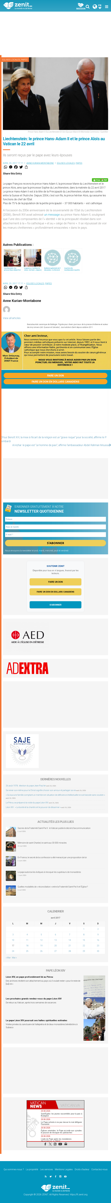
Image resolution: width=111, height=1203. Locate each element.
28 (70, 951)
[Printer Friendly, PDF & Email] (100, 180)
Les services (46, 1169)
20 (55, 945)
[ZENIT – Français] (31, 6)
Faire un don (55, 375)
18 (27, 945)
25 (27, 951)
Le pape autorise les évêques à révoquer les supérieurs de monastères (49, 872)
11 (27, 940)
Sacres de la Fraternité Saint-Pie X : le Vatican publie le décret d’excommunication (54, 828)
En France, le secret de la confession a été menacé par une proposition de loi (52, 857)
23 (98, 945)
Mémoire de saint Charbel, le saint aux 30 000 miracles (42, 843)
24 (13, 951)
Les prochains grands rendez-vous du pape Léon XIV (34, 998)
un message (52, 214)
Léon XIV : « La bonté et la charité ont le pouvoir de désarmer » (33, 807)
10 (13, 940)
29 (84, 951)
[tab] (41, 1104)
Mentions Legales (64, 1169)
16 (98, 940)
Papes (24, 59)
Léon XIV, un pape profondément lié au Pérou (29, 977)
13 (55, 940)
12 (41, 940)
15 (84, 940)
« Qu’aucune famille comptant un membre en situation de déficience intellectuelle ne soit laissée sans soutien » (55, 795)
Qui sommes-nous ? (14, 1169)
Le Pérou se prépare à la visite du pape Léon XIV (27, 802)
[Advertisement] (55, 33)
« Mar (8, 957)
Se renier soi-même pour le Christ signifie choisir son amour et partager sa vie (41, 790)
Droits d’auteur (82, 1169)
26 (41, 951)
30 (98, 951)
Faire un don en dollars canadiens (55, 381)
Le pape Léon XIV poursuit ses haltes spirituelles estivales (36, 1020)
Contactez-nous (99, 1169)
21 (70, 945)
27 (55, 951)
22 (84, 945)
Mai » (14, 957)
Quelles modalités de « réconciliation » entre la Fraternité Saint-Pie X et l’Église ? (53, 887)
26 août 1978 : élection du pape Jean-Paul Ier (26, 786)
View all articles (12, 318)
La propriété (32, 1169)
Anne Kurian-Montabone (40, 163)
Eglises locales (11, 59)
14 (70, 940)
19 (41, 945)
